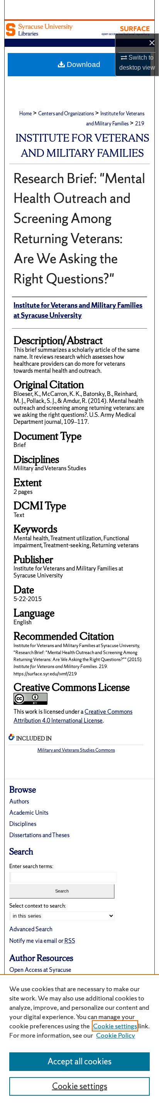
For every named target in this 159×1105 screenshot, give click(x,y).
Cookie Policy (115, 1035)
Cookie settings (115, 1025)
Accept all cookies (79, 1061)
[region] (79, 1039)
